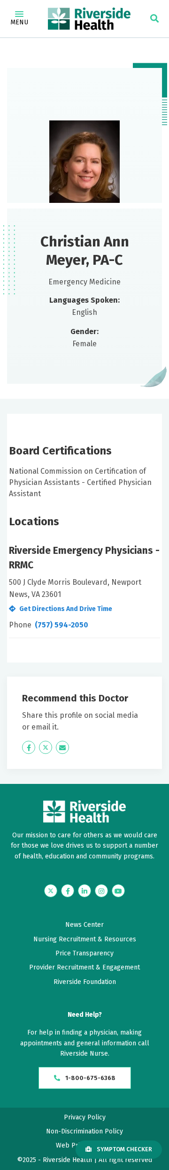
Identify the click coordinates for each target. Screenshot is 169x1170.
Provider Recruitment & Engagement (84, 967)
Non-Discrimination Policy (84, 1131)
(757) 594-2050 (61, 624)
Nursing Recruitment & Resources (84, 939)
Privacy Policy (85, 1117)
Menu (19, 22)
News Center (84, 925)
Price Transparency (84, 953)
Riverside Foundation (85, 982)
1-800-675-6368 (89, 1077)
